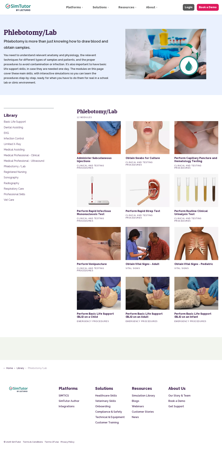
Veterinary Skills (105, 401)
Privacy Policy (67, 442)
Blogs (135, 401)
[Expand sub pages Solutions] (111, 7)
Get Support (176, 406)
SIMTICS (64, 395)
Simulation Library (143, 395)
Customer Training (107, 422)
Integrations (66, 406)
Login (188, 7)
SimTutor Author (69, 401)
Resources (126, 7)
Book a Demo (208, 7)
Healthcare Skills (106, 395)
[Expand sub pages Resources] (139, 7)
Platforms (73, 7)
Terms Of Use (52, 442)
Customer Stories (143, 411)
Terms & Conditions (33, 442)
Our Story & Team (179, 395)
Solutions (100, 7)
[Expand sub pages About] (160, 7)
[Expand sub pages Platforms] (85, 7)
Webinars (138, 406)
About (150, 7)
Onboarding (103, 406)
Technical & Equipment (110, 417)
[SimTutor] (18, 7)
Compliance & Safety (108, 411)
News (135, 417)
